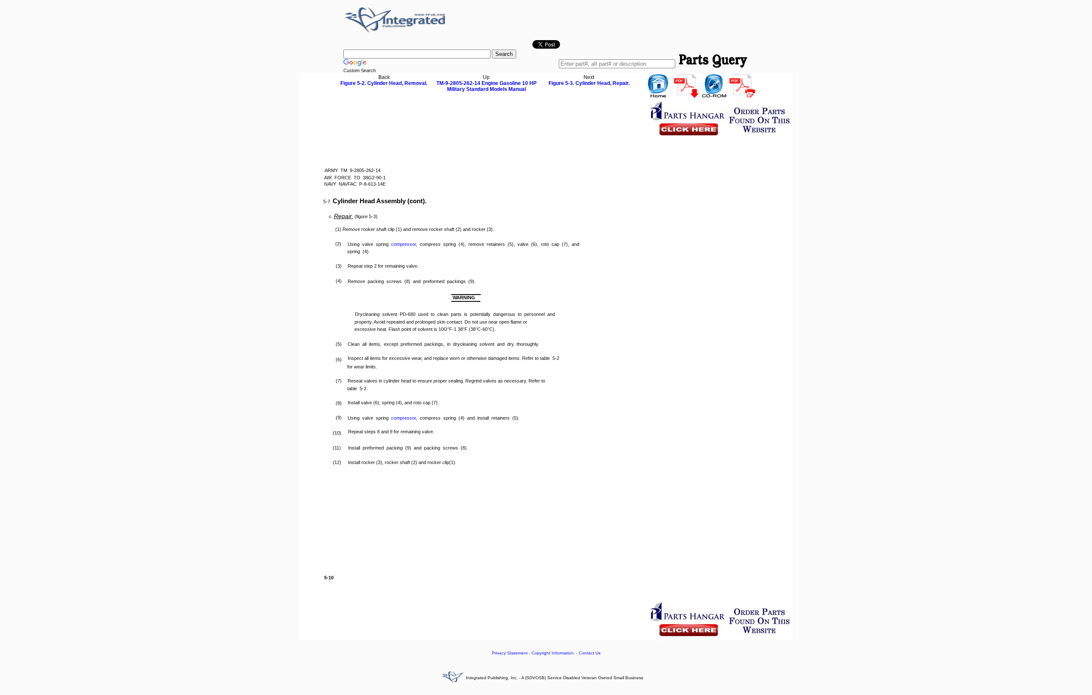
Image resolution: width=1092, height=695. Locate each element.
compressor (403, 244)
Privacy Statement (510, 653)
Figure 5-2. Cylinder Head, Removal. (383, 83)
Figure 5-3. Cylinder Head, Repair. (589, 83)
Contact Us (590, 653)
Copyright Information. (553, 653)
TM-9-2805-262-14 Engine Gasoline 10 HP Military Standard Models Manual (486, 86)
